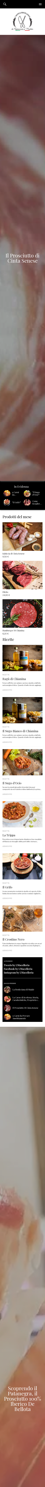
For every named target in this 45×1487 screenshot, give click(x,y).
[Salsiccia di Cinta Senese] (22, 536)
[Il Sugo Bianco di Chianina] (22, 710)
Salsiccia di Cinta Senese (13, 553)
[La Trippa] (22, 814)
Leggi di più (7, 690)
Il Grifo (7, 887)
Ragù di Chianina (14, 679)
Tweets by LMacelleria (17, 965)
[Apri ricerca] (4, 4)
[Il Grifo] (22, 866)
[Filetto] (22, 575)
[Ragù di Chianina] (22, 658)
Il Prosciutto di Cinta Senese (23, 258)
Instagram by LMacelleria (19, 972)
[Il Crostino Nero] (22, 918)
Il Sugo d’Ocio (11, 783)
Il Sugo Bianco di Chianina (20, 731)
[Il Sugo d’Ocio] (22, 762)
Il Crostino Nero (13, 939)
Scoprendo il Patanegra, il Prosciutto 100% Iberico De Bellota (22, 1398)
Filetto (5, 592)
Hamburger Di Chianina (13, 630)
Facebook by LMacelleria (18, 968)
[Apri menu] (40, 4)
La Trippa (8, 835)
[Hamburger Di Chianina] (22, 613)
